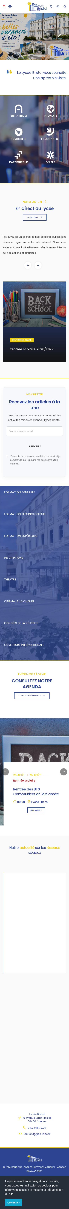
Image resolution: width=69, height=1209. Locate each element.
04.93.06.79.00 (37, 1127)
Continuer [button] (13, 1202)
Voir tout (33, 217)
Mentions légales (21, 1167)
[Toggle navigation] (10, 6)
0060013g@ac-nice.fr (37, 1134)
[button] (38, 265)
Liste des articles (45, 1167)
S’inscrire (34, 446)
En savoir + (36, 810)
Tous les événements (30, 695)
